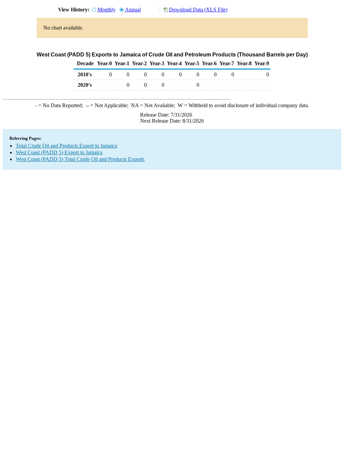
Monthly (106, 9)
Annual (133, 9)
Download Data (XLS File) (198, 9)
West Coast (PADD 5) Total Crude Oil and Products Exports (80, 159)
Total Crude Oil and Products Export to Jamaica (66, 146)
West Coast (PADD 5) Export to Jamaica (59, 152)
